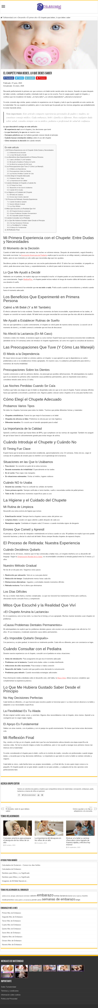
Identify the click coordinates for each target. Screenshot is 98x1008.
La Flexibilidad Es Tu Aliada (18, 225)
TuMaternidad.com (9, 18)
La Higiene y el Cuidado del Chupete (19, 192)
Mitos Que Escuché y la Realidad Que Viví (20, 208)
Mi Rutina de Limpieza (16, 194)
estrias (57, 896)
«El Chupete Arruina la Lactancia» (20, 211)
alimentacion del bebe (22, 896)
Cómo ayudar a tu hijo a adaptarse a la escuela (82, 809)
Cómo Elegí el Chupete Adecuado (18, 176)
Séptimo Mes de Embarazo (12, 937)
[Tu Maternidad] (49, 6)
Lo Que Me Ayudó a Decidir (18, 155)
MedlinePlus (27, 279)
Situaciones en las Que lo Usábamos (21, 187)
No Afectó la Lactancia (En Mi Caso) (21, 164)
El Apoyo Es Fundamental (18, 227)
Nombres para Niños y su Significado (15, 873)
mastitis (85, 896)
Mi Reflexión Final (13, 230)
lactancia (64, 896)
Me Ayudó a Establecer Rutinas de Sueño (22, 162)
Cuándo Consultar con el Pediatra (18, 218)
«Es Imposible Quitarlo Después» (20, 215)
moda (16, 900)
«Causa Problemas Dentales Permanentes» (23, 213)
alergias (13, 896)
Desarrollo (22, 18)
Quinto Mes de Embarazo (11, 929)
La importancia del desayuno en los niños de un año (48, 839)
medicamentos (8, 900)
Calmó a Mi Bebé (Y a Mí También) (20, 159)
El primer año (32, 18)
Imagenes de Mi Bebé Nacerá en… (15, 881)
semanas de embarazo (58, 899)
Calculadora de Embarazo (11, 869)
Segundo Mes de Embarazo (12, 917)
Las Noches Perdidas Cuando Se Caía (22, 173)
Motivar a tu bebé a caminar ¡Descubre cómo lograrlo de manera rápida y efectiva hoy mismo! (78, 841)
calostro (33, 896)
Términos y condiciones (10, 991)
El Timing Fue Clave (16, 185)
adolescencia (6, 896)
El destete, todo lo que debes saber (17, 809)
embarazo (45, 895)
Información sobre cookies (11, 995)
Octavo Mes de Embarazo (11, 941)
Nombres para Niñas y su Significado (15, 877)
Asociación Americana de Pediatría (34, 255)
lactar (70, 896)
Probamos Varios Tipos (17, 178)
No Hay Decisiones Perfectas (19, 223)
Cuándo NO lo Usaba (16, 190)
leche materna (77, 896)
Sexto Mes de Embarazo (11, 933)
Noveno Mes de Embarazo (12, 945)
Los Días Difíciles (15, 206)
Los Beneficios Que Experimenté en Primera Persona (24, 157)
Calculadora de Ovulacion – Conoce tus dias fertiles (21, 865)
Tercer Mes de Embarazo (11, 921)
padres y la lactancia (24, 900)
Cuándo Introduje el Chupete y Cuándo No (21, 183)
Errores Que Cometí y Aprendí (19, 197)
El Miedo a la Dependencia (18, 169)
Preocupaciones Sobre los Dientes (20, 171)
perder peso (36, 900)
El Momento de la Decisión (18, 152)
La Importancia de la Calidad (18, 180)
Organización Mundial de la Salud (29, 557)
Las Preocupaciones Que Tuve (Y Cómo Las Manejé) (24, 166)
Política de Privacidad (9, 999)
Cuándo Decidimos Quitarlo (18, 202)
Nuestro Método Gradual (17, 204)
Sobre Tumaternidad (8, 987)
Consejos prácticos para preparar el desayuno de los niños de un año (17, 840)
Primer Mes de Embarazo (11, 913)
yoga (78, 899)
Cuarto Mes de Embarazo (11, 925)
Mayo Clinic (61, 678)
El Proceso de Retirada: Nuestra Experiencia (21, 199)
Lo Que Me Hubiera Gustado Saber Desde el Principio (26, 220)
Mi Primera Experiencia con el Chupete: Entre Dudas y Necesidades (30, 150)
